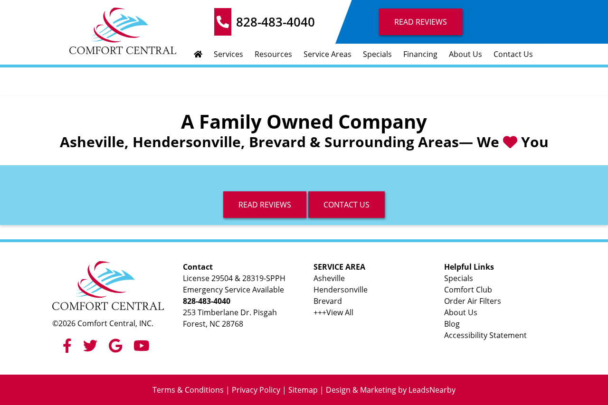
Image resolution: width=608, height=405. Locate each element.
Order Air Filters (472, 301)
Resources (273, 54)
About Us (465, 54)
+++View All (333, 312)
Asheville (329, 278)
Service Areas (328, 54)
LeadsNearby (432, 390)
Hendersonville (341, 289)
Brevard (328, 301)
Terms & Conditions (188, 390)
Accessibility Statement (485, 335)
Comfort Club (468, 289)
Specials (377, 54)
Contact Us (513, 54)
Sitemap (303, 390)
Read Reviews (420, 22)
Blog (452, 324)
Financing (420, 54)
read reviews (264, 204)
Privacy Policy (256, 390)
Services (228, 54)
